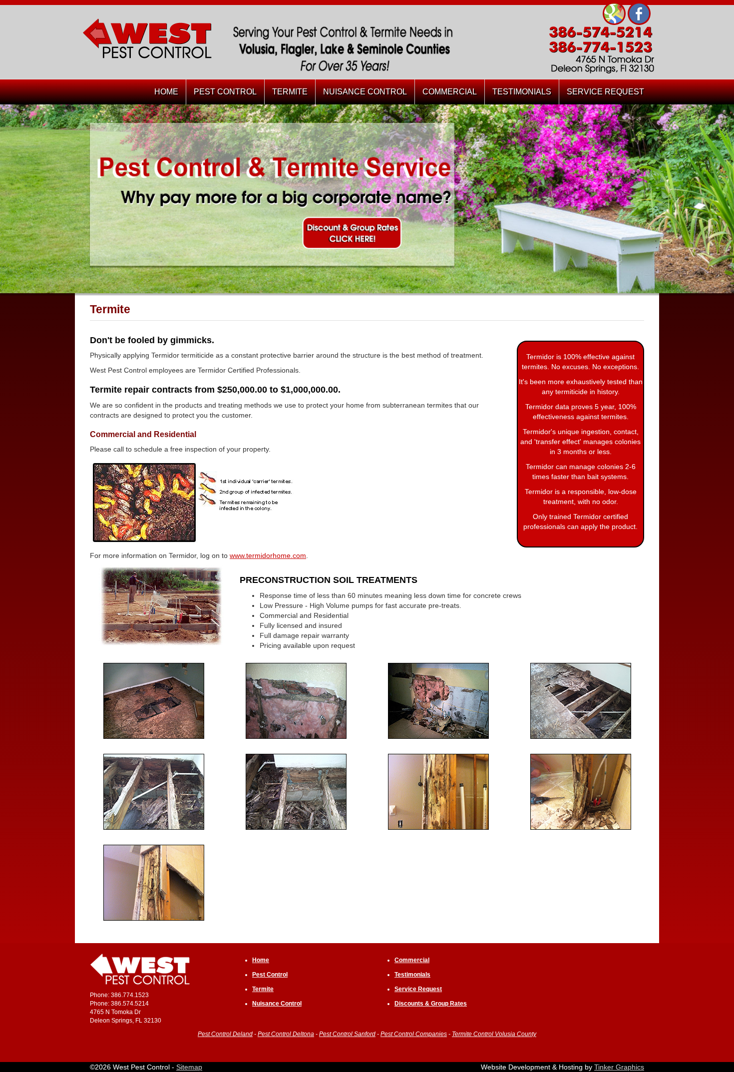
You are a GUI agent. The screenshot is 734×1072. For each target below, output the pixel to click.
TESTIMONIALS (521, 91)
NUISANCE (365, 91)
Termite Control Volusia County (494, 1034)
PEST (225, 91)
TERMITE (290, 91)
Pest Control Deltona (286, 1034)
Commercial (411, 960)
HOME (166, 91)
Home (260, 960)
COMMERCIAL (449, 91)
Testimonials (412, 974)
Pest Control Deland (225, 1034)
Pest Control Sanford (347, 1034)
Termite (263, 989)
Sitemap (189, 1067)
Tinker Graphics (619, 1067)
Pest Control (270, 974)
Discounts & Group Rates (430, 1003)
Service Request (418, 989)
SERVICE (605, 91)
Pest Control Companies (413, 1034)
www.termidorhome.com (268, 555)
